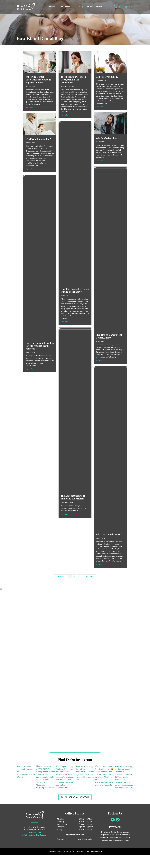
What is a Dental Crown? (109, 534)
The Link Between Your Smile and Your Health (73, 497)
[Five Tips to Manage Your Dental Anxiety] (110, 249)
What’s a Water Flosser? (108, 137)
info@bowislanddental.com (34, 835)
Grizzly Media (90, 851)
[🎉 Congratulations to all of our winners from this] (124, 777)
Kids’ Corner (65, 7)
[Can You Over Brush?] (110, 62)
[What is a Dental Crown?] (110, 448)
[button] (56, 6)
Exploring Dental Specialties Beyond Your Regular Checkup (38, 79)
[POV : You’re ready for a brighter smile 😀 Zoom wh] (104, 777)
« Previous (59, 576)
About (88, 7)
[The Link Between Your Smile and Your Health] (75, 410)
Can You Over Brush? (107, 76)
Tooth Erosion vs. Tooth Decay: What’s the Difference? (73, 79)
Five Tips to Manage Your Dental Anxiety (109, 336)
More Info (29, 108)
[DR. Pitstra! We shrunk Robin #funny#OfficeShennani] (85, 777)
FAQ (74, 7)
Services (51, 7)
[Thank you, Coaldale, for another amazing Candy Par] (65, 777)
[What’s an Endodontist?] (39, 124)
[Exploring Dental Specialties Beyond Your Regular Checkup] (39, 62)
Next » (92, 576)
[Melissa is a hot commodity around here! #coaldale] (26, 777)
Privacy (100, 851)
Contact (98, 7)
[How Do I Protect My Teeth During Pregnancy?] (75, 203)
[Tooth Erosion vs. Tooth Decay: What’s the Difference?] (75, 62)
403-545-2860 (126, 6)
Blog (81, 7)
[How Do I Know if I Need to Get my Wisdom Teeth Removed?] (39, 257)
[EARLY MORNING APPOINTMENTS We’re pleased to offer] (45, 777)
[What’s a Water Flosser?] (110, 123)
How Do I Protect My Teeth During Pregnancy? (75, 290)
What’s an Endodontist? (38, 138)
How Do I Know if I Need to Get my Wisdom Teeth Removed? (40, 345)
